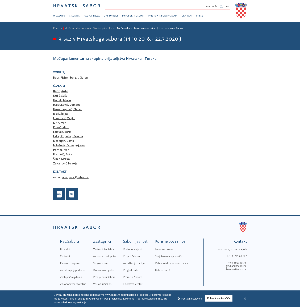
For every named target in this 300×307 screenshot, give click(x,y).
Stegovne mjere (102, 263)
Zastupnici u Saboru (104, 249)
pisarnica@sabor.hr (235, 269)
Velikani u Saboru (102, 284)
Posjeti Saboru (131, 256)
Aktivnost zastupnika (104, 256)
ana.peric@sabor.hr (75, 177)
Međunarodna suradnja (77, 28)
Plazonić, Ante (62, 154)
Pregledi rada (130, 270)
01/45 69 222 (239, 256)
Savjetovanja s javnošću (168, 256)
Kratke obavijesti (132, 249)
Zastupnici (111, 15)
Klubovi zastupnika (103, 270)
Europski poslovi (133, 15)
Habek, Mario (62, 100)
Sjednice (74, 15)
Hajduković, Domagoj (67, 105)
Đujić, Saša (60, 96)
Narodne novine (164, 249)
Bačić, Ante (60, 91)
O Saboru (59, 15)
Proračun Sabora (132, 277)
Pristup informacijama (162, 15)
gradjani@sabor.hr (236, 266)
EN (227, 6)
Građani (187, 15)
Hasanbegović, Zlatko (67, 109)
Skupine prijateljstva (104, 28)
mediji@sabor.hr (237, 262)
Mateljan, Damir (63, 141)
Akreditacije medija (134, 263)
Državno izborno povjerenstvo (172, 263)
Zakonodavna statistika (73, 284)
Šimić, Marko (61, 159)
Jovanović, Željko (64, 118)
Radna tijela (92, 15)
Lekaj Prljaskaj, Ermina (68, 136)
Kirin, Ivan (59, 123)
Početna (57, 28)
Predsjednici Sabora (104, 277)
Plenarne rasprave (70, 263)
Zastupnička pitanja (71, 277)
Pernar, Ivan (61, 150)
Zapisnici (65, 256)
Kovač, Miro (61, 127)
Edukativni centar (132, 284)
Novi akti (65, 249)
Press (199, 15)
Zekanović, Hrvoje (65, 163)
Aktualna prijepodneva (72, 270)
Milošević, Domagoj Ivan (69, 145)
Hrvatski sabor (77, 6)
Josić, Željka (60, 114)
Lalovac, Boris (62, 132)
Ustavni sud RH (163, 270)
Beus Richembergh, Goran (70, 77)
